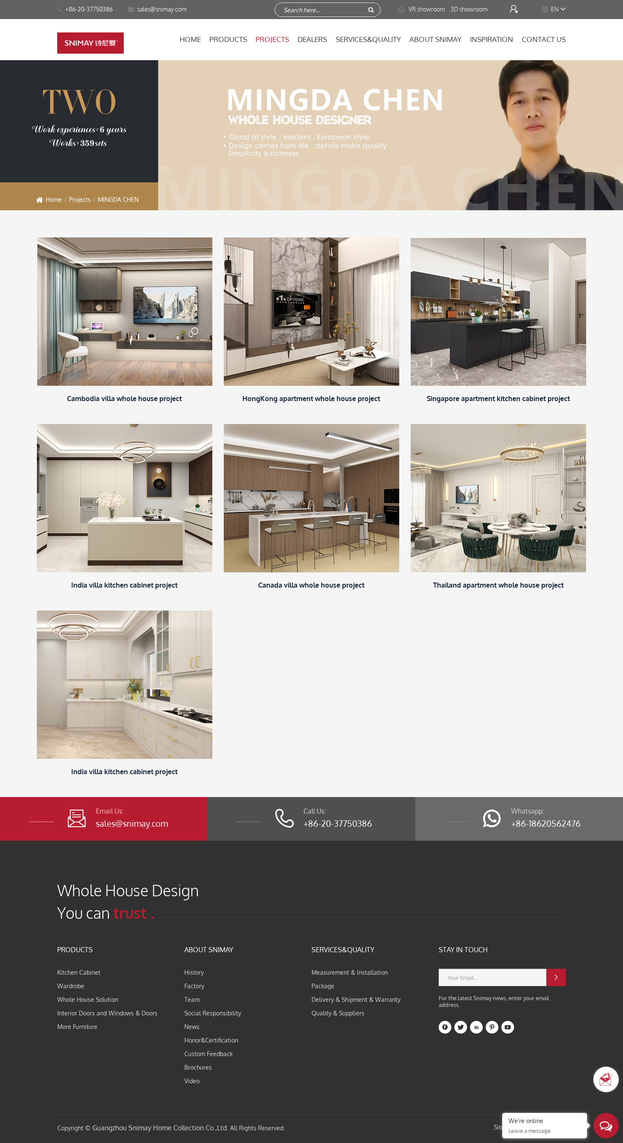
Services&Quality (368, 39)
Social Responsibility (212, 1013)
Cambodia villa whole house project (124, 398)
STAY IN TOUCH (463, 949)
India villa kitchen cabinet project (124, 585)
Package (323, 986)
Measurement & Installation (350, 972)
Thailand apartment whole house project (498, 585)
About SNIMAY (435, 39)
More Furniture (77, 1026)
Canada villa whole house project (311, 585)
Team (192, 999)
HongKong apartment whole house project (311, 398)
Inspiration (491, 39)
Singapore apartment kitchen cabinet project (498, 398)
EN (555, 9)
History (194, 972)
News (192, 1026)
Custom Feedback (208, 1053)
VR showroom (422, 9)
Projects (272, 39)
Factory (194, 986)
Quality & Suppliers (338, 1013)
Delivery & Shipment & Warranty (356, 999)
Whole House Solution (87, 999)
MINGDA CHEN (118, 199)
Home (190, 39)
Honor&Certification (211, 1040)
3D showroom (470, 9)
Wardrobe (70, 986)
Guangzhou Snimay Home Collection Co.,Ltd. (160, 1127)
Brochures (198, 1067)
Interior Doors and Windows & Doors (107, 1013)
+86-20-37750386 (88, 9)
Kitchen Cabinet (78, 972)
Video (192, 1080)
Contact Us (544, 39)
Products (228, 39)
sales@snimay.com (132, 823)
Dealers (312, 39)
